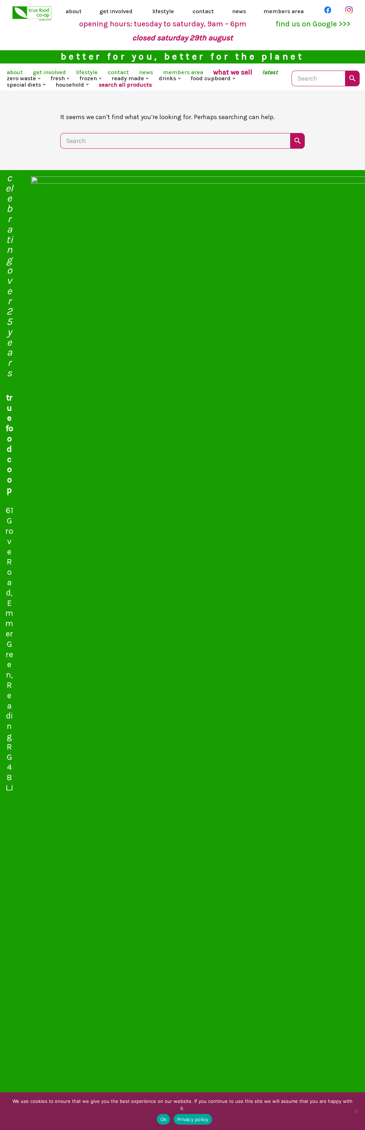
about (74, 11)
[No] (356, 1111)
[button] (39, 78)
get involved (116, 11)
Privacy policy (193, 1119)
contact (203, 11)
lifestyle (163, 11)
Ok (163, 1119)
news (239, 11)
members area (283, 11)
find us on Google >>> (313, 23)
